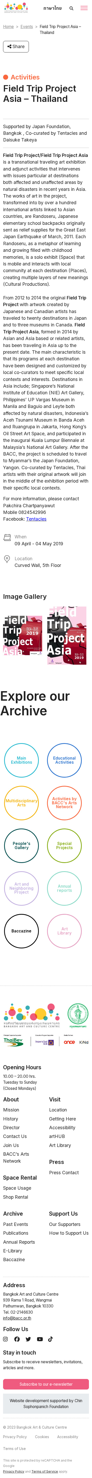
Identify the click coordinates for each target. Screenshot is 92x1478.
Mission (11, 1109)
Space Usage (17, 1188)
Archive (13, 1213)
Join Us (11, 1145)
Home (8, 26)
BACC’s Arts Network (16, 1157)
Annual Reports (19, 1242)
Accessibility (62, 1127)
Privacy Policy (15, 1437)
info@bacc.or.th (17, 1318)
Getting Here (62, 1118)
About (11, 1099)
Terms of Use (14, 1448)
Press (56, 1162)
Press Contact (64, 1172)
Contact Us (15, 1136)
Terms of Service (44, 1471)
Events (26, 26)
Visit (55, 1099)
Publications (15, 1233)
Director (11, 1127)
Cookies (42, 1437)
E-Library (12, 1250)
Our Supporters (64, 1224)
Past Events (15, 1224)
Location (58, 1109)
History (10, 1118)
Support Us (63, 1213)
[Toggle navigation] (84, 8)
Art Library (60, 1145)
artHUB (57, 1136)
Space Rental (20, 1177)
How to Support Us (69, 1233)
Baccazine (14, 1259)
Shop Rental (15, 1197)
